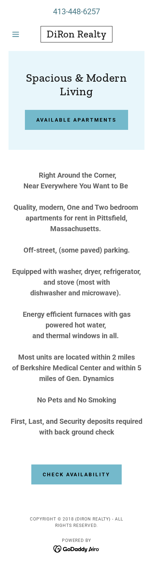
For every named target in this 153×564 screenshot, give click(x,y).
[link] (76, 34)
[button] (19, 34)
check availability (77, 474)
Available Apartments (76, 120)
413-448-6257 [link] (76, 11)
